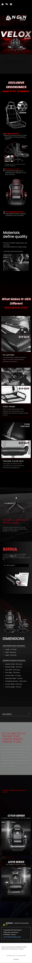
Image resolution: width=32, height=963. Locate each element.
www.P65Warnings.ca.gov (12, 937)
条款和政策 (16, 959)
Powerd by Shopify (21, 955)
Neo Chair (13, 955)
